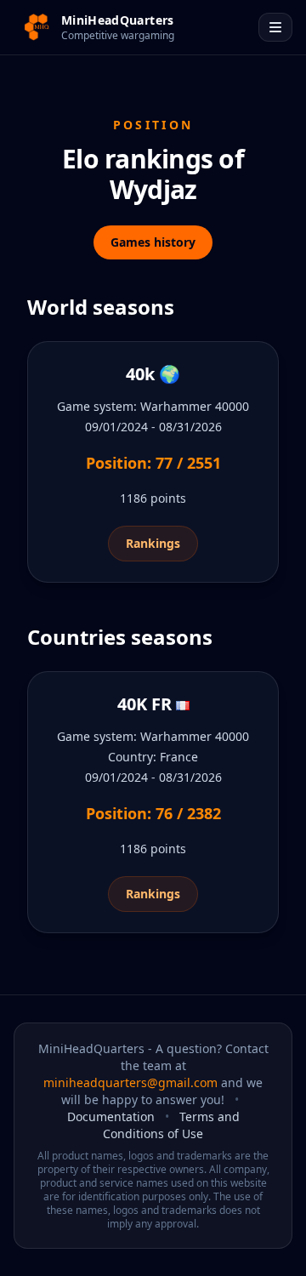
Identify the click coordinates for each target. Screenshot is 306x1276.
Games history (153, 242)
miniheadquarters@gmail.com (130, 1082)
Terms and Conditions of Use (171, 1125)
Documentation (111, 1116)
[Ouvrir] (275, 27)
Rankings (153, 543)
